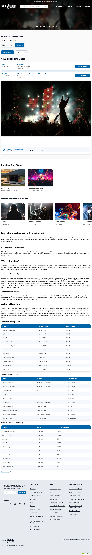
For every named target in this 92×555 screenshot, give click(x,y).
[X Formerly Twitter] (10, 504)
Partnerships (33, 513)
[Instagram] (15, 504)
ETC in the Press (34, 526)
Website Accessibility (56, 509)
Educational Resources (56, 516)
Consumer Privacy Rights (57, 502)
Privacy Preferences (55, 519)
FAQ (51, 492)
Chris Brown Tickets (74, 511)
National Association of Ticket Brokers (36, 522)
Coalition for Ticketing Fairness (36, 517)
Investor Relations (35, 529)
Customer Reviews (35, 495)
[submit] (45, 6)
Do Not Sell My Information (57, 506)
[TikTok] (24, 504)
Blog (31, 502)
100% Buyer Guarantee (37, 492)
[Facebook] (6, 504)
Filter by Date (21, 52)
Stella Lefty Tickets (74, 495)
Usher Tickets (73, 514)
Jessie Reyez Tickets (75, 492)
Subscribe (22, 492)
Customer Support (55, 489)
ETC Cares (33, 499)
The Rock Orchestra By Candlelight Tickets (75, 506)
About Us (32, 489)
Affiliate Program (35, 509)
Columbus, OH (7, 52)
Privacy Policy (54, 499)
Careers (32, 506)
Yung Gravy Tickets (74, 502)
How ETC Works (54, 513)
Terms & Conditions (55, 495)
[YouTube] (19, 504)
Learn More (47, 150)
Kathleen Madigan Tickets (76, 499)
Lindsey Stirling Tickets (75, 489)
